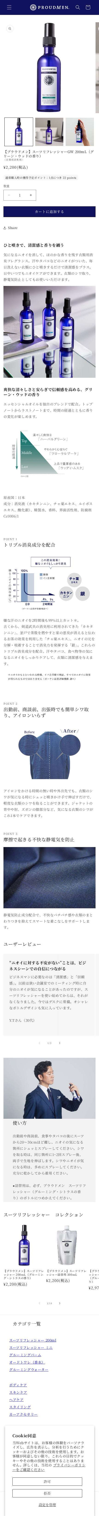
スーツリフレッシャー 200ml (32, 1340)
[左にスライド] (39, 1043)
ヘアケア (16, 1399)
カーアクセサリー (23, 1414)
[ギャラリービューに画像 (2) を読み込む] (49, 132)
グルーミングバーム (25, 1354)
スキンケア (18, 1392)
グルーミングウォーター (29, 1369)
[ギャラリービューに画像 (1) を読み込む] (19, 132)
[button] (9, 7)
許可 (47, 1481)
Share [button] (13, 227)
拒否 (47, 1493)
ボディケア (18, 1384)
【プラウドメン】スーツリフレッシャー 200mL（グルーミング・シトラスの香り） (23, 1274)
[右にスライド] (60, 1043)
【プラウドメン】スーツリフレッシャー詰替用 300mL (66, 1272)
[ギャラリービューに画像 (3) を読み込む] (80, 132)
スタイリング (20, 1406)
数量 (6, 186)
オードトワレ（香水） (27, 1362)
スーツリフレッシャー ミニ (31, 1347)
